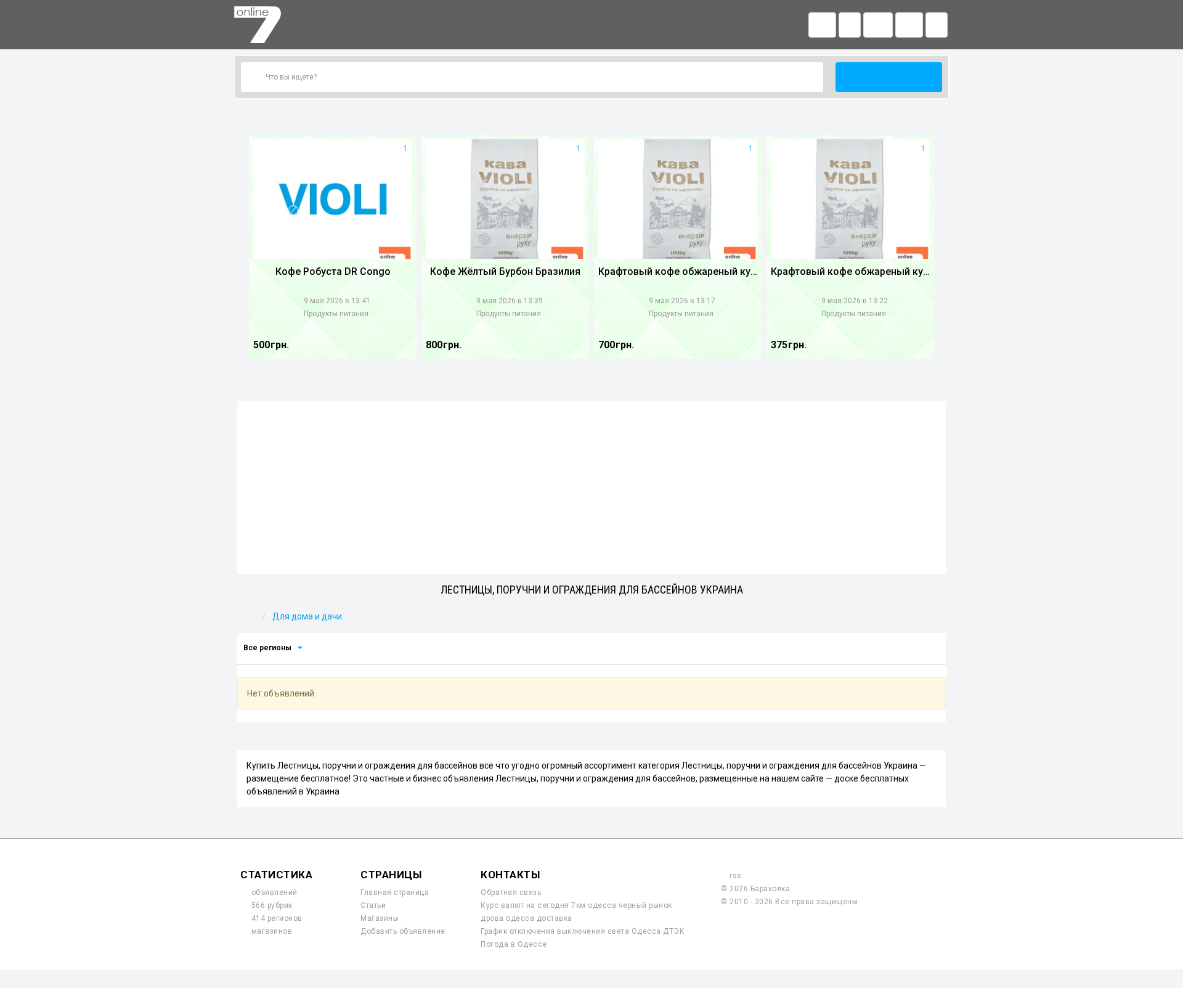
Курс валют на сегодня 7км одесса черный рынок (576, 905)
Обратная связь (511, 892)
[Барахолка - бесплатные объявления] (260, 30)
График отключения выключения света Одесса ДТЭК (583, 931)
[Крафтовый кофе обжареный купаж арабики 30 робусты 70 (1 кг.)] (677, 199)
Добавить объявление (402, 931)
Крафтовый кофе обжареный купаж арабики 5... (850, 271)
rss (736, 876)
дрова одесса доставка (526, 918)
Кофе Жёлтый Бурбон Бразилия (505, 271)
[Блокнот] (878, 25)
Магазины (379, 918)
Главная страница (394, 892)
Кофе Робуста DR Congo (333, 271)
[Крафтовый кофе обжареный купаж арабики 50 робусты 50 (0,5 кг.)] (850, 199)
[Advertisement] (591, 487)
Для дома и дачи (307, 616)
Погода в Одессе (514, 944)
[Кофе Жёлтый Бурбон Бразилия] (505, 199)
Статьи (373, 905)
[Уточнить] (299, 647)
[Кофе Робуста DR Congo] (332, 199)
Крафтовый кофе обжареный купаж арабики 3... (677, 271)
